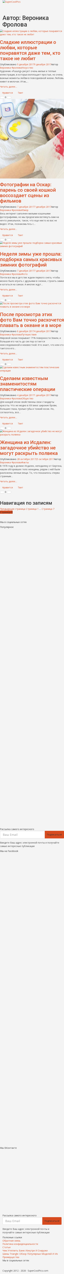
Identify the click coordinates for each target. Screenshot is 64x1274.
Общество (27, 398)
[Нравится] (2, 97)
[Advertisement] (32, 677)
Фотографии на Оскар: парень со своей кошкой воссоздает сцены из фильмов (28, 193)
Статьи (6, 1247)
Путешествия (28, 334)
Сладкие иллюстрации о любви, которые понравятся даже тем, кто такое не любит (30, 50)
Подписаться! (54, 834)
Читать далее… (8, 86)
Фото (24, 274)
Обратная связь (11, 1240)
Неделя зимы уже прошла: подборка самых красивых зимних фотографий (31, 259)
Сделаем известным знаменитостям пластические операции (27, 383)
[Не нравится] (9, 97)
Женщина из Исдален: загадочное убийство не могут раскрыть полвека (29, 447)
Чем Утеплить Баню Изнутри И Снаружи (25, 1250)
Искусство (27, 67)
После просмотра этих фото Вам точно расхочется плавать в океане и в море (32, 319)
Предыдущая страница (12, 508)
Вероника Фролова (10, 67)
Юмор (24, 210)
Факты (25, 462)
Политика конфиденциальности (20, 1243)
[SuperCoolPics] (32, 1)
